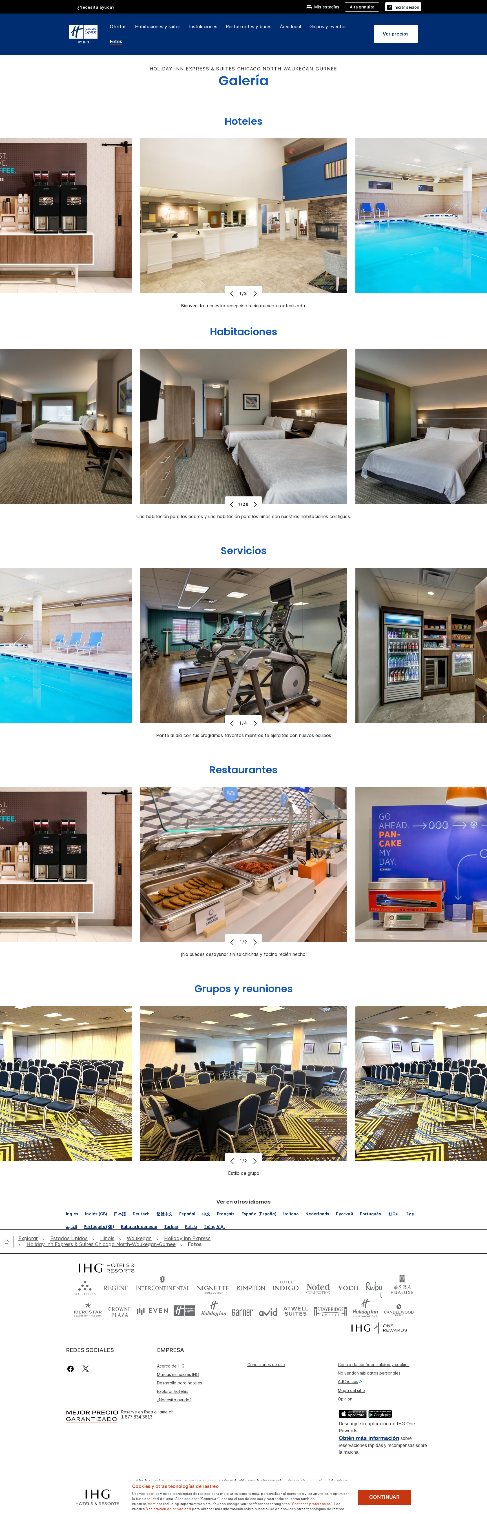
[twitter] (85, 1368)
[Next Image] (254, 293)
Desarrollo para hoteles (179, 1382)
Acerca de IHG (171, 1366)
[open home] (9, 1242)
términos (155, 1503)
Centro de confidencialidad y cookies (373, 1364)
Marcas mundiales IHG (178, 1374)
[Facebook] (71, 1368)
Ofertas (118, 26)
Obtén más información (369, 1438)
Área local (290, 26)
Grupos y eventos (328, 26)
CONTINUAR (384, 1497)
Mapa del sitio (351, 1390)
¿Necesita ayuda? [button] (96, 7)
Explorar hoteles (172, 1391)
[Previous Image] (232, 293)
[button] (403, 6)
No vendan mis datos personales (369, 1373)
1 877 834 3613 (136, 1417)
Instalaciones (203, 26)
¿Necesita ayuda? (174, 1399)
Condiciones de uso (266, 1364)
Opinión (345, 1399)
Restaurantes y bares (248, 26)
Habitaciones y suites (158, 26)
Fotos (116, 41)
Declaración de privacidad (168, 1508)
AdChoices (348, 1381)
